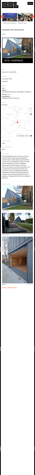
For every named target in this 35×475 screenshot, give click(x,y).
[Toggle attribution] (31, 136)
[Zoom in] (31, 108)
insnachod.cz (6, 96)
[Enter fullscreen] (31, 114)
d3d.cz (4, 90)
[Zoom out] (31, 111)
